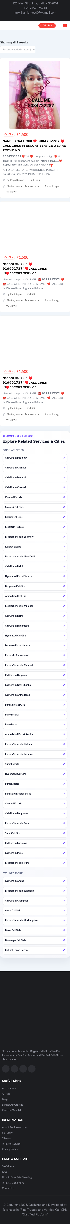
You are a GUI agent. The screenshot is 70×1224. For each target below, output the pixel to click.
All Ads (6, 1094)
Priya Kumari (17, 180)
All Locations (9, 1088)
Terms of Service (11, 1144)
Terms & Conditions (13, 1183)
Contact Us (8, 1188)
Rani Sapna (16, 294)
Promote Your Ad (11, 1110)
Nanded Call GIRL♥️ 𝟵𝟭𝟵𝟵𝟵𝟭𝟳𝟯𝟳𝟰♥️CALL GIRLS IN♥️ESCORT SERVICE (25, 268)
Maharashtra (32, 186)
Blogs (5, 1099)
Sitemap (6, 1138)
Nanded (19, 186)
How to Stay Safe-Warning (17, 1177)
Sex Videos (8, 1166)
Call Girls (8, 134)
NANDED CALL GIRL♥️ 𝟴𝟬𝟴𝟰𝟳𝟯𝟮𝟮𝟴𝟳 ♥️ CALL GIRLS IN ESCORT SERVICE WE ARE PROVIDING (34, 145)
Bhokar (10, 186)
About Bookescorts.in (14, 1127)
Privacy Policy (10, 1149)
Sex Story (7, 1133)
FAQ (4, 1172)
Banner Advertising (12, 1105)
